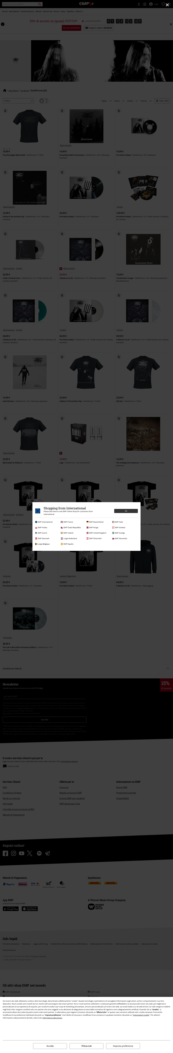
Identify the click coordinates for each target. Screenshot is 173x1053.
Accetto (50, 1046)
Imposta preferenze (123, 1045)
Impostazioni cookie (141, 1015)
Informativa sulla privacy (52, 1018)
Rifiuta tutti (86, 1046)
